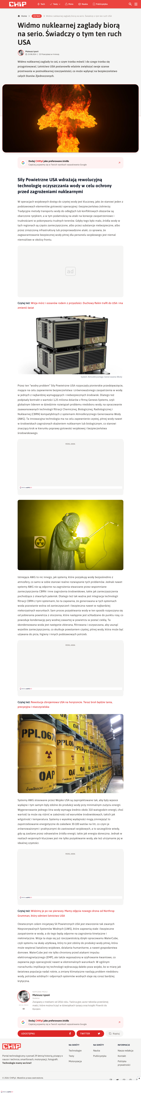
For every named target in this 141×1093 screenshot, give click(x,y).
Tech (43, 4)
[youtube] (23, 1009)
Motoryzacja (75, 1061)
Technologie (75, 1050)
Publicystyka (102, 4)
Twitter (85, 1033)
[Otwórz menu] (136, 4)
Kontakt (122, 1056)
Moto (70, 4)
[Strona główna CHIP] (17, 4)
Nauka (85, 4)
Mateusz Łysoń (31, 51)
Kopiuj (116, 1033)
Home (24, 16)
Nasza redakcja (125, 1050)
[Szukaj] (130, 4)
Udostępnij (28, 1033)
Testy (55, 4)
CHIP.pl (13, 1078)
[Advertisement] (70, 465)
